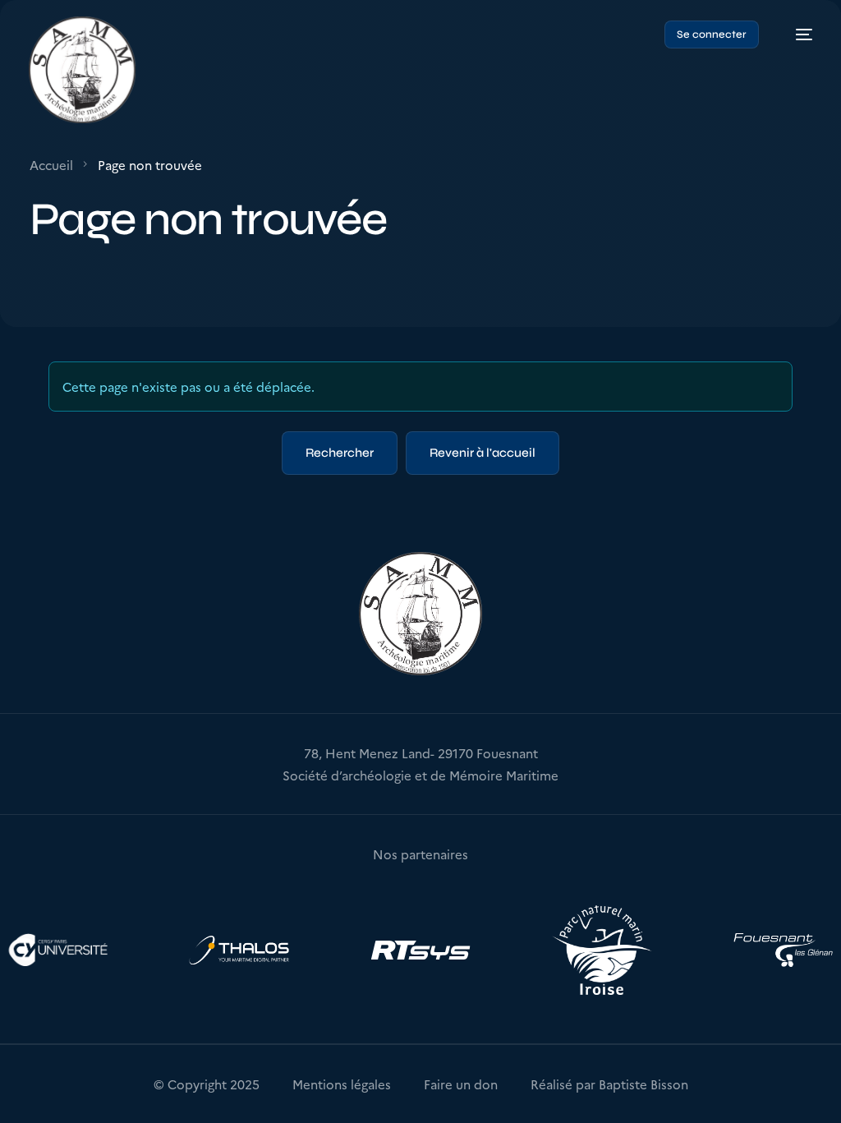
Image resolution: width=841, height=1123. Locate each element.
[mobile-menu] (795, 34)
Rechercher (340, 452)
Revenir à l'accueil (482, 452)
